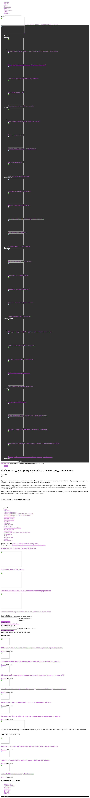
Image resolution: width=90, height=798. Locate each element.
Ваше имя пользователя (24, 618)
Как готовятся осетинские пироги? (18, 275)
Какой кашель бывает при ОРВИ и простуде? (21, 345)
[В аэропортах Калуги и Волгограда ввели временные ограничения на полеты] (5, 712)
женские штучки (9, 518)
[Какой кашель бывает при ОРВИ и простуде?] (16, 344)
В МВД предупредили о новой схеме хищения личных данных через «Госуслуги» (31, 648)
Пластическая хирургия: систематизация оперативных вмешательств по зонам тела (33, 51)
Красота (6, 3)
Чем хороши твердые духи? (16, 92)
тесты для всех (8, 540)
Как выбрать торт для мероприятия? (18, 289)
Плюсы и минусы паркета (15, 135)
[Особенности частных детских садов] (16, 371)
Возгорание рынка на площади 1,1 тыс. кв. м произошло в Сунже (26, 702)
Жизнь (7, 787)
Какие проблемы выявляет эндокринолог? (20, 386)
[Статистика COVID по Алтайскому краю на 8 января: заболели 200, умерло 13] (5, 658)
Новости (6, 13)
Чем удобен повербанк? (15, 162)
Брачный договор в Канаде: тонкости (19, 246)
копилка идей (8, 526)
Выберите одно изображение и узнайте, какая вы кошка (28, 545)
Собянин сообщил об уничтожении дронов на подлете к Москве (25, 760)
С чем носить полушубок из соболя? (19, 176)
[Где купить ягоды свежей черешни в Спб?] (16, 301)
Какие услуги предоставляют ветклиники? (25, 543)
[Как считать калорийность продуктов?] (16, 315)
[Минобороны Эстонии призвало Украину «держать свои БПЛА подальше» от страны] (5, 685)
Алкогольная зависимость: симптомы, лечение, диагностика (26, 219)
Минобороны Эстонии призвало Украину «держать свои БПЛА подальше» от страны (33, 689)
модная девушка (9, 529)
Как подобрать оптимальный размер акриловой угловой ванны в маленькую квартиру (34, 443)
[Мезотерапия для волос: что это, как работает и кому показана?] (16, 63)
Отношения (7, 7)
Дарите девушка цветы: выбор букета (19, 205)
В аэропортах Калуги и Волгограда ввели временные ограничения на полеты (30, 716)
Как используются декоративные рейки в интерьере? (24, 121)
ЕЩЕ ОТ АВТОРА (30, 548)
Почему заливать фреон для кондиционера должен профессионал (27, 415)
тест (5, 535)
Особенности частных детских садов (19, 373)
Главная (6, 2)
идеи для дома (8, 524)
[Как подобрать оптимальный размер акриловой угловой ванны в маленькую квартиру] (16, 441)
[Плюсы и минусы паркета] (16, 133)
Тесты (6, 11)
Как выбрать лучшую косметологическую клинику (23, 78)
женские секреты (9, 517)
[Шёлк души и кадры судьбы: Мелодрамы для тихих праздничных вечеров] (16, 330)
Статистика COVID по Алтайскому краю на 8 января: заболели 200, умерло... (31, 661)
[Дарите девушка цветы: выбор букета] (16, 203)
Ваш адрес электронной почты (26, 628)
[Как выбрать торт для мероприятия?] (16, 287)
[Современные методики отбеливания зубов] (16, 104)
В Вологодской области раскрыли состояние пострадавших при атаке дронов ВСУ (32, 675)
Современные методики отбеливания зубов (21, 106)
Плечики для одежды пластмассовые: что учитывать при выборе (27, 429)
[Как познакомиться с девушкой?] (16, 231)
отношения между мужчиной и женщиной (17, 532)
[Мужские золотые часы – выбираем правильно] (16, 147)
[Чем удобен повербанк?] (16, 161)
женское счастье (9, 520)
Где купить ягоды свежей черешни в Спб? (20, 303)
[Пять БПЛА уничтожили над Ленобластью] (5, 770)
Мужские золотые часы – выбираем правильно (22, 148)
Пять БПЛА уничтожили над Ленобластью (17, 774)
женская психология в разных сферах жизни (17, 515)
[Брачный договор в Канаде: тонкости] (16, 244)
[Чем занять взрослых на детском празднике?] (16, 357)
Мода (5, 5)
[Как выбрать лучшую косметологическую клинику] (16, 77)
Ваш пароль (20, 620)
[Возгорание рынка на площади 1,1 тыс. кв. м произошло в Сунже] (5, 699)
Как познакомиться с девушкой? (17, 232)
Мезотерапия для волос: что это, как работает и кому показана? (27, 65)
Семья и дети (8, 10)
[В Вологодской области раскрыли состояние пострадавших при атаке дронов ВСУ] (5, 672)
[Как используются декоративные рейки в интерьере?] (16, 119)
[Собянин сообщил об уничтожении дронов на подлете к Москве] (5, 756)
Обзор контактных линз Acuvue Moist (19, 191)
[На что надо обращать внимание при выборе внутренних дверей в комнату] (16, 455)
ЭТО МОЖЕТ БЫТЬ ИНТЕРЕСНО (12, 548)
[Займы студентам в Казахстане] (16, 400)
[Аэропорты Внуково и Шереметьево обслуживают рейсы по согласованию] (5, 743)
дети (5, 509)
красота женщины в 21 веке (12, 528)
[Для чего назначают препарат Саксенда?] (16, 260)
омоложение (8, 531)
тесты (6, 539)
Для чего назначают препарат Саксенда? (20, 261)
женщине (7, 523)
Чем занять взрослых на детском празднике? (21, 359)
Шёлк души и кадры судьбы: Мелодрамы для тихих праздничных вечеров (30, 332)
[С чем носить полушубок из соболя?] (16, 174)
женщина (7, 521)
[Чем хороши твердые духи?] (16, 90)
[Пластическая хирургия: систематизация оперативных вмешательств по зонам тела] (16, 49)
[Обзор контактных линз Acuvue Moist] (16, 190)
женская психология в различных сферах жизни (18, 513)
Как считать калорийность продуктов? (19, 316)
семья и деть (8, 534)
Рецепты (6, 8)
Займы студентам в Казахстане (17, 402)
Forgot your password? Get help (10, 624)
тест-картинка (8, 537)
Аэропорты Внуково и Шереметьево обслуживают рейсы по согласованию (29, 746)
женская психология (10, 512)
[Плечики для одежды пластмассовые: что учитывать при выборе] (16, 428)
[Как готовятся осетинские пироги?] (16, 274)
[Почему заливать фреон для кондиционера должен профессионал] (16, 414)
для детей (7, 510)
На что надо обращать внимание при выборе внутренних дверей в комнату (30, 457)
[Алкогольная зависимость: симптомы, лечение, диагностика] (16, 217)
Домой (3, 463)
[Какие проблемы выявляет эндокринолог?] (16, 385)
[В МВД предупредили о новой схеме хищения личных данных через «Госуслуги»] (5, 644)
